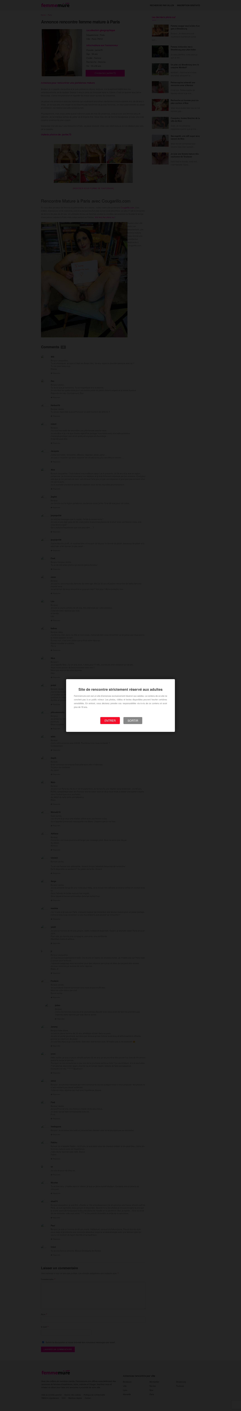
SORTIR (133, 720)
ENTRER (110, 720)
